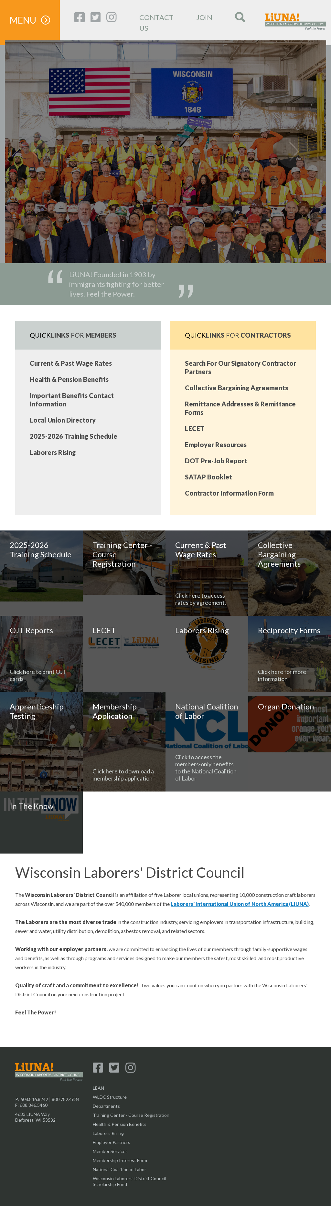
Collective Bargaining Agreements (236, 388)
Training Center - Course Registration (131, 1115)
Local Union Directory (63, 420)
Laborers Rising (53, 452)
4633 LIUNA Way (32, 1114)
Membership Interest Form (120, 1160)
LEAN (98, 1088)
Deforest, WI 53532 (35, 1120)
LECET (195, 428)
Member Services (110, 1151)
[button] (29, 151)
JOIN (204, 17)
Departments (106, 1106)
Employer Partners (111, 1142)
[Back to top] (165, 1186)
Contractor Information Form (229, 493)
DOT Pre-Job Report (216, 461)
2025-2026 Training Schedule (73, 436)
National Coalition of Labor (119, 1169)
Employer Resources (216, 444)
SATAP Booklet (208, 477)
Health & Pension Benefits (69, 379)
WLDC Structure (110, 1097)
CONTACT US (156, 22)
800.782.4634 (66, 1099)
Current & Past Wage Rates (71, 363)
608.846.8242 (34, 1099)
